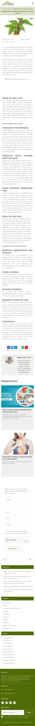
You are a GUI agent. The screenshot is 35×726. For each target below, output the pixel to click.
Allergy (6, 611)
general (9, 8)
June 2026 (8, 643)
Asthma (6, 620)
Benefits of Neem (15, 350)
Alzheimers (7, 614)
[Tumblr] (19, 347)
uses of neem (25, 350)
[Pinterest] (26, 347)
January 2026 (9, 657)
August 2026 (8, 638)
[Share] (22, 347)
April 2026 (8, 649)
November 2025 (9, 663)
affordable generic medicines (11, 414)
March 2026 (8, 652)
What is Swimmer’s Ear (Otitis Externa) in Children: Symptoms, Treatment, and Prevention (18, 582)
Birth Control (7, 628)
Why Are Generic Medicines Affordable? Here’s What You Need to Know (17, 411)
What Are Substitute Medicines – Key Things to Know (18, 586)
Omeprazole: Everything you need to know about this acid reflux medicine (17, 458)
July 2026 (7, 640)
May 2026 (8, 646)
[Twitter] (12, 347)
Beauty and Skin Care (10, 625)
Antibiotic (6, 617)
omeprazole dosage (8, 461)
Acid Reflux (7, 603)
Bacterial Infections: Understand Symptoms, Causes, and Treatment (18, 590)
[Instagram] (2, 702)
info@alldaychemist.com (10, 693)
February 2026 (9, 654)
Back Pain (6, 622)
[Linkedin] (15, 347)
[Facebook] (8, 347)
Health (27, 39)
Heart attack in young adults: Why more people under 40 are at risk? (17, 572)
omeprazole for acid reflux (22, 461)
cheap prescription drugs (21, 416)
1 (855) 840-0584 (8, 689)
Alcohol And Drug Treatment (12, 608)
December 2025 (10, 660)
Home (3, 8)
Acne (5, 605)
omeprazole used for (8, 463)
